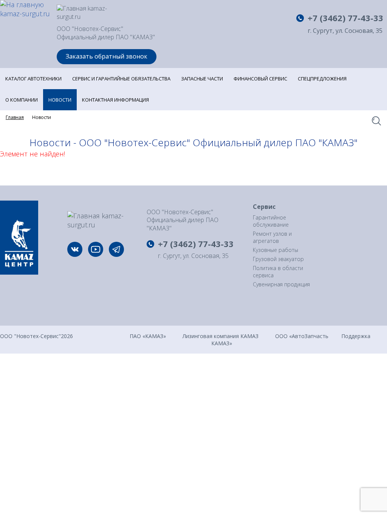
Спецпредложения (322, 78)
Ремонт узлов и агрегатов (272, 237)
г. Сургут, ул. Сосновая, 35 (345, 31)
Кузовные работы (275, 249)
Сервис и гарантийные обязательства (121, 78)
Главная (15, 117)
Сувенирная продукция (281, 284)
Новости (59, 99)
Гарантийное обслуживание (271, 221)
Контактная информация (115, 99)
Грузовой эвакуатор (278, 259)
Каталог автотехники (33, 78)
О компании (21, 99)
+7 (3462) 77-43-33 (345, 17)
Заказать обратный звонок (106, 56)
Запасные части (202, 78)
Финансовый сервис (260, 78)
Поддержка (355, 335)
